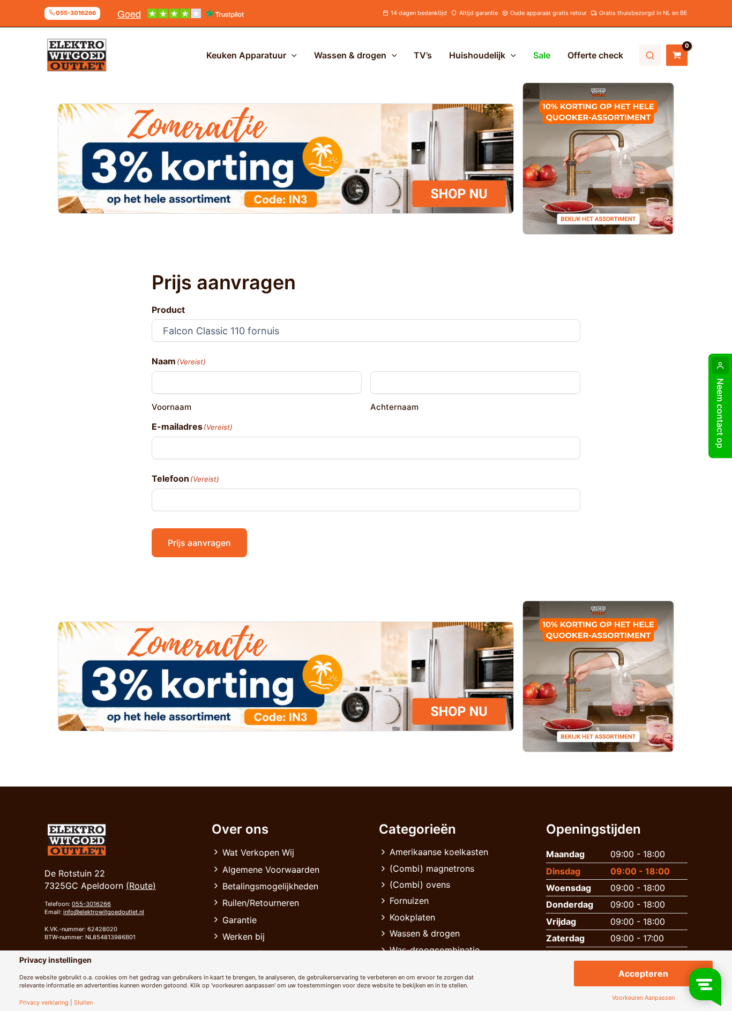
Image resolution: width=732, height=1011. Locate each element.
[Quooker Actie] (598, 159)
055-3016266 (91, 904)
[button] (291, 55)
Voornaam (171, 407)
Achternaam (394, 407)
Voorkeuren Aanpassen (643, 998)
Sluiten (83, 1003)
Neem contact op (720, 413)
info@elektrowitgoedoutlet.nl (103, 912)
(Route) (141, 885)
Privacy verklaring (44, 1003)
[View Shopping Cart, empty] (677, 55)
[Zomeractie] (286, 158)
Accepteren (643, 973)
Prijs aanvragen (199, 542)
